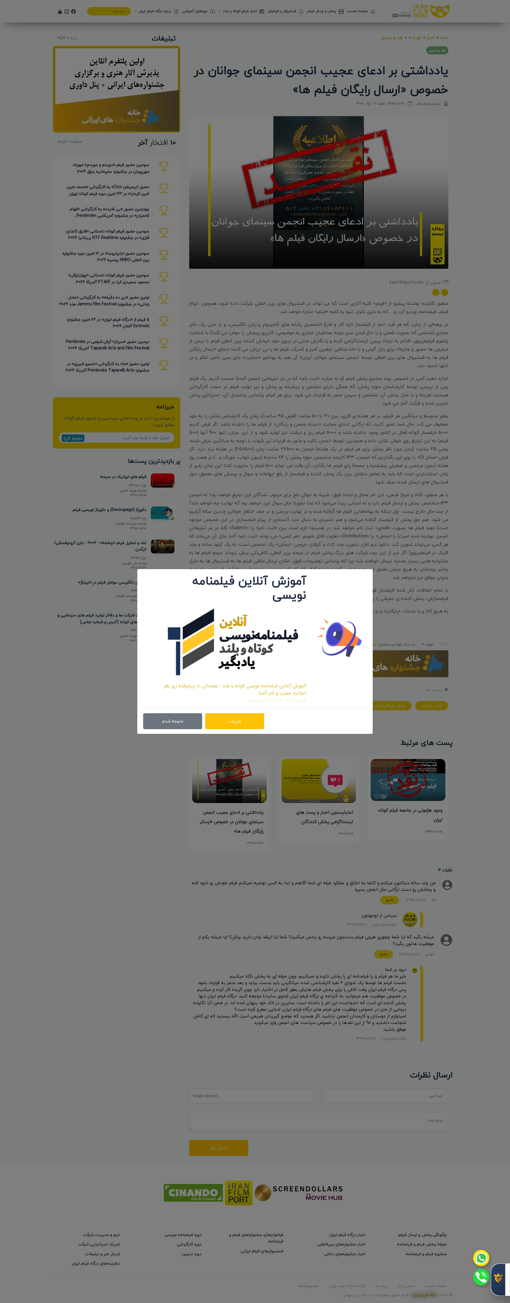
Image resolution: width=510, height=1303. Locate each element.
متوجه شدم (172, 721)
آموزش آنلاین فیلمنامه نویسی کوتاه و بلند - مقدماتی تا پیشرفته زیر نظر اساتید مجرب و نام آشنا (235, 689)
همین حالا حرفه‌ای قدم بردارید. (275, 700)
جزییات (234, 721)
